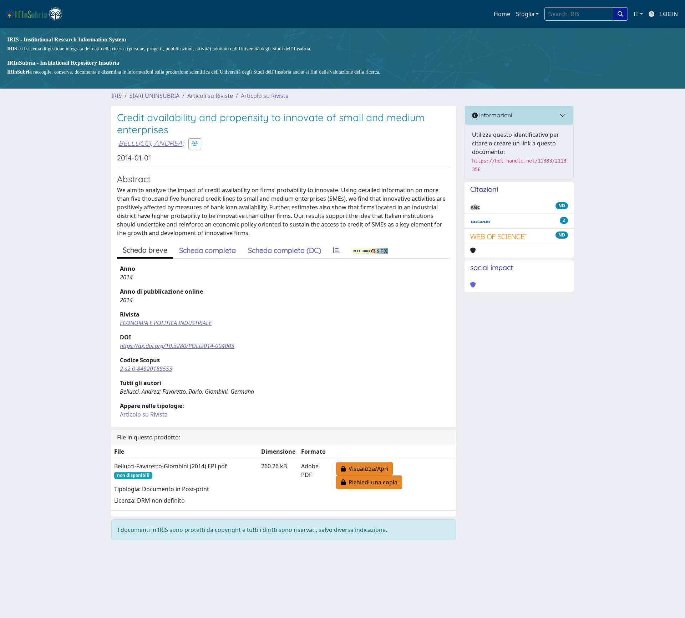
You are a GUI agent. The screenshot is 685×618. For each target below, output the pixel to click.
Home (502, 14)
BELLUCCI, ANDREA (150, 143)
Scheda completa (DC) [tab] (284, 250)
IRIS (116, 96)
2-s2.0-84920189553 (146, 369)
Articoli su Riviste (210, 96)
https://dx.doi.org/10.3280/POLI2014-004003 (177, 346)
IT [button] (636, 14)
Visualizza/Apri (367, 469)
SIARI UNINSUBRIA (154, 96)
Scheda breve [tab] (145, 249)
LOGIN (669, 14)
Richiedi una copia (371, 482)
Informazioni (495, 115)
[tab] (336, 250)
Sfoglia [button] (525, 14)
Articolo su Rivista (265, 96)
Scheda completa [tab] (207, 250)
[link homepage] (37, 14)
